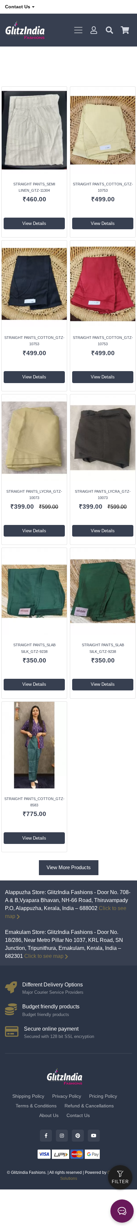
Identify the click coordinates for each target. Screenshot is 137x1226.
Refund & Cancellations (89, 1105)
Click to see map (44, 956)
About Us (49, 1115)
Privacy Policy (66, 1096)
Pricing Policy (103, 1096)
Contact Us (17, 6)
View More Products (69, 867)
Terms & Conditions (36, 1105)
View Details (34, 223)
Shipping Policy (28, 1096)
